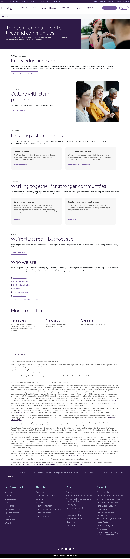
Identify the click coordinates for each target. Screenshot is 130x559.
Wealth (8, 523)
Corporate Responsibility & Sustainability (78, 500)
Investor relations (74, 515)
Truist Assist (103, 522)
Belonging (71, 504)
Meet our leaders (20, 165)
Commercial (10, 495)
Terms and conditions (113, 472)
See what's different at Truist (24, 74)
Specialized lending (20, 296)
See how (17, 219)
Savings (8, 516)
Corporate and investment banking (26, 299)
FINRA (113, 400)
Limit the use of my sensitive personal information (54, 472)
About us (40, 492)
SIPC (27, 413)
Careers (70, 492)
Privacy (23, 472)
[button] (24, 8)
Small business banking (21, 285)
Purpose (39, 502)
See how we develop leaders (79, 165)
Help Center (102, 509)
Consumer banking (20, 278)
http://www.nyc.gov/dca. (77, 455)
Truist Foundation (44, 506)
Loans (7, 502)
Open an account (12, 513)
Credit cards (10, 499)
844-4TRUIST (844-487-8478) (111, 518)
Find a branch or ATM (107, 506)
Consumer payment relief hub (111, 499)
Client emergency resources (110, 495)
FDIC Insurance (73, 511)
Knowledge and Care (45, 495)
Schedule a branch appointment (105, 514)
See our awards (19, 252)
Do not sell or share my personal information (107, 533)
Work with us (73, 219)
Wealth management (20, 281)
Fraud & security (90, 472)
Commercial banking (20, 292)
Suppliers (70, 525)
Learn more (15, 336)
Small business (11, 519)
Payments (16, 289)
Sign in (125, 8)
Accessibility (103, 492)
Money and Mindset (75, 518)
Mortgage (9, 506)
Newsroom (71, 522)
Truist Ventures (43, 516)
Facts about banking (75, 508)
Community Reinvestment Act (80, 495)
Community (41, 499)
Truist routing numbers (108, 525)
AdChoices (102, 529)
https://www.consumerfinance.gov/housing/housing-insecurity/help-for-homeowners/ (53, 464)
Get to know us (19, 111)
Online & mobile (12, 509)
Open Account (108, 8)
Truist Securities (43, 513)
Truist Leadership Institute (48, 509)
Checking (9, 492)
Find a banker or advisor (108, 502)
